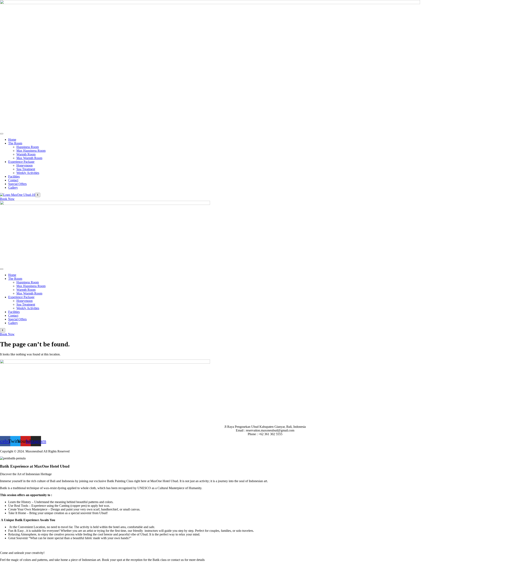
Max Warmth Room (29, 158)
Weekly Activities (27, 173)
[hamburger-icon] (1, 133)
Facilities (14, 176)
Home (12, 139)
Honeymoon (24, 165)
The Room (15, 143)
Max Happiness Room (31, 150)
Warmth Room (25, 154)
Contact (13, 180)
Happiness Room (27, 147)
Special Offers (17, 184)
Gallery (13, 187)
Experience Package (21, 161)
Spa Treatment (25, 169)
